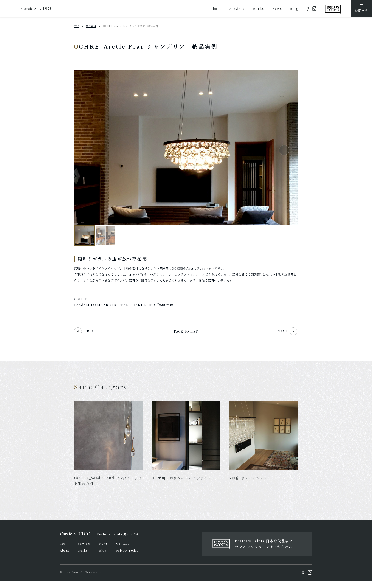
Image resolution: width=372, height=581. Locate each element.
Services (84, 543)
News (103, 543)
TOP (76, 26)
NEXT (283, 331)
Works (83, 550)
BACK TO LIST (186, 331)
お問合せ (361, 10)
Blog (103, 550)
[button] (284, 150)
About (64, 550)
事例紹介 (91, 26)
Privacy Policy (127, 550)
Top (63, 543)
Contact (122, 543)
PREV (89, 331)
